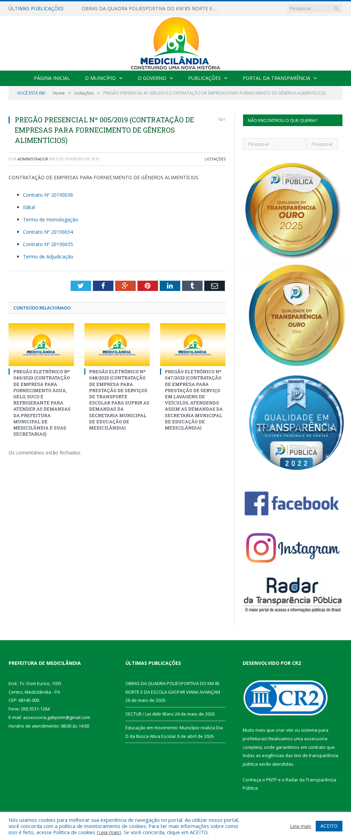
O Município (100, 78)
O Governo (152, 78)
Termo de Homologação (50, 219)
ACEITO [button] (329, 826)
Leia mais (109, 832)
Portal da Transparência (276, 78)
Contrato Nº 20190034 (48, 232)
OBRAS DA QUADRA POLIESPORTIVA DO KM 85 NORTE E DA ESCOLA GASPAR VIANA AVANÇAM (152, 8)
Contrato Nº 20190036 (48, 195)
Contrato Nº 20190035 (48, 244)
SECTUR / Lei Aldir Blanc (149, 714)
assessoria (315, 738)
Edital (29, 207)
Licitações (215, 158)
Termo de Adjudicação (48, 256)
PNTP (271, 780)
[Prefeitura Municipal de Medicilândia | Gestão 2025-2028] (175, 41)
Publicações (204, 78)
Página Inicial (52, 78)
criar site (284, 730)
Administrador (32, 158)
